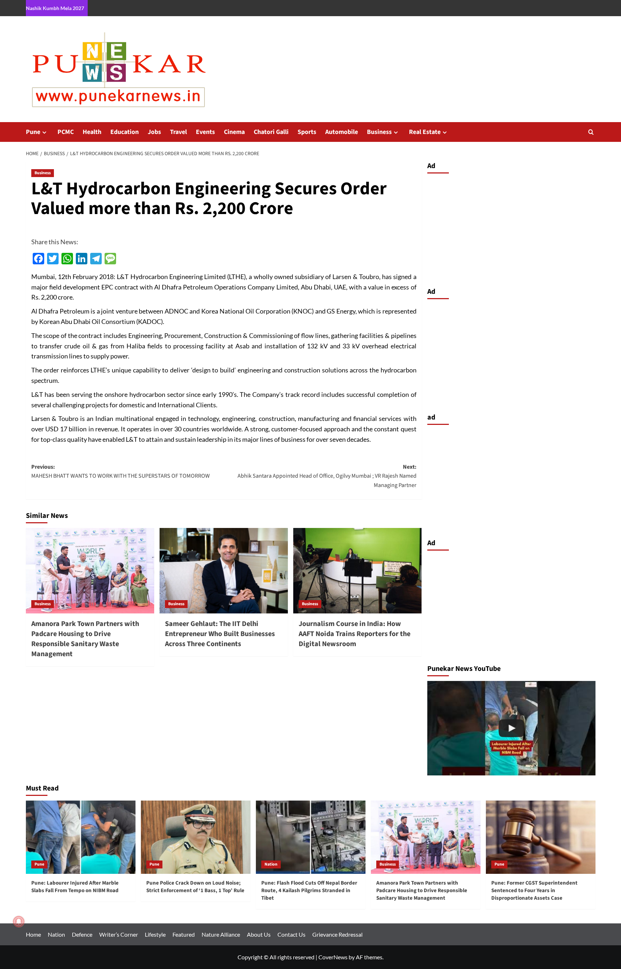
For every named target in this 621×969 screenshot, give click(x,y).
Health (92, 132)
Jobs (154, 132)
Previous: (120, 471)
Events (205, 132)
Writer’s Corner (118, 934)
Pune (33, 132)
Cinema (234, 132)
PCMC (66, 132)
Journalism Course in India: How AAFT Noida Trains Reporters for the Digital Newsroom (354, 634)
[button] (590, 132)
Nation (270, 864)
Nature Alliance (221, 934)
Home (33, 934)
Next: (327, 476)
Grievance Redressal (337, 934)
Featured (183, 934)
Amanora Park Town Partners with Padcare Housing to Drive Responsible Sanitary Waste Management (85, 639)
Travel (178, 132)
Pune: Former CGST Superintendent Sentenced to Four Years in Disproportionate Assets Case (534, 890)
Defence (82, 934)
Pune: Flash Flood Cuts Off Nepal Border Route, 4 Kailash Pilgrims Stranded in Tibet (309, 890)
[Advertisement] (511, 228)
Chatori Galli (271, 132)
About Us (259, 934)
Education (124, 132)
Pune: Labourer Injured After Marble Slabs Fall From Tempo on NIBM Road (75, 886)
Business (379, 132)
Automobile (341, 132)
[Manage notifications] (18, 921)
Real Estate (425, 132)
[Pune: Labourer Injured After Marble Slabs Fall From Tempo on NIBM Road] (80, 837)
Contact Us (291, 934)
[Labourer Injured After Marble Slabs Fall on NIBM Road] (511, 728)
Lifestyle (155, 934)
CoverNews (333, 957)
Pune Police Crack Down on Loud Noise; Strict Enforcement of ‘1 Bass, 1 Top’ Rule (195, 886)
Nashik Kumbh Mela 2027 (55, 8)
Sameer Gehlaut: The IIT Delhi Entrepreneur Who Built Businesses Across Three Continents (220, 634)
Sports (307, 132)
